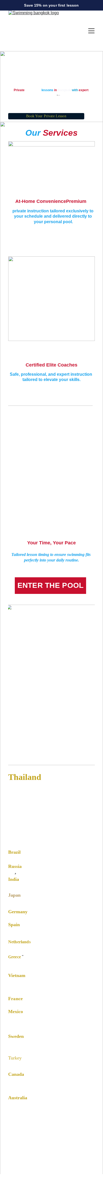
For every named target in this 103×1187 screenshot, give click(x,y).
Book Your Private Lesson (46, 116)
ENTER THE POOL (50, 585)
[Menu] (91, 30)
